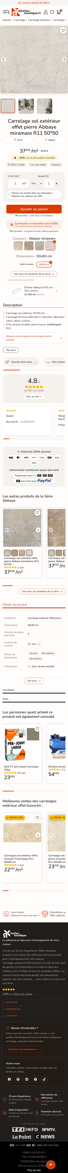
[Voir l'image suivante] (38, 530)
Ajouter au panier (34, 209)
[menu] (6, 12)
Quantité (43, 176)
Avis (5, 699)
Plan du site (34, 1170)
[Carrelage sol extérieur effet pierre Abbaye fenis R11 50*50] (29, 245)
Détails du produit (15, 605)
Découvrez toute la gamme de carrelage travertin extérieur (29, 338)
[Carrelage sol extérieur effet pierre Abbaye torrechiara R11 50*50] (39, 245)
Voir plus (11, 350)
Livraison (9, 690)
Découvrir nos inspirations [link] (22, 1049)
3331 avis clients (23, 994)
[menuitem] (8, 106)
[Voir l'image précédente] (6, 530)
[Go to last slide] (3, 59)
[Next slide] (64, 59)
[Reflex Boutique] (26, 12)
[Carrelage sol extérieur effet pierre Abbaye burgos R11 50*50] (18, 245)
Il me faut (13, 176)
